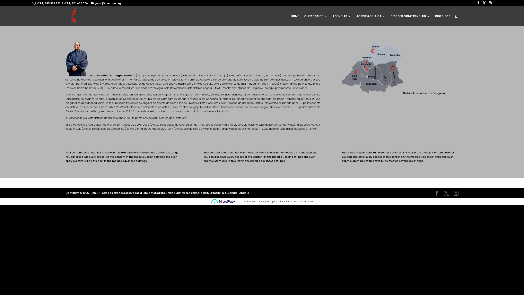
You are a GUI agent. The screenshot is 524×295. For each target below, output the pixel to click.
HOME (295, 16)
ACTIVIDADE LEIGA (368, 16)
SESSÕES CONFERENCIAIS (408, 16)
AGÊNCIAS (340, 16)
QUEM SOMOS (313, 16)
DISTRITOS (442, 16)
